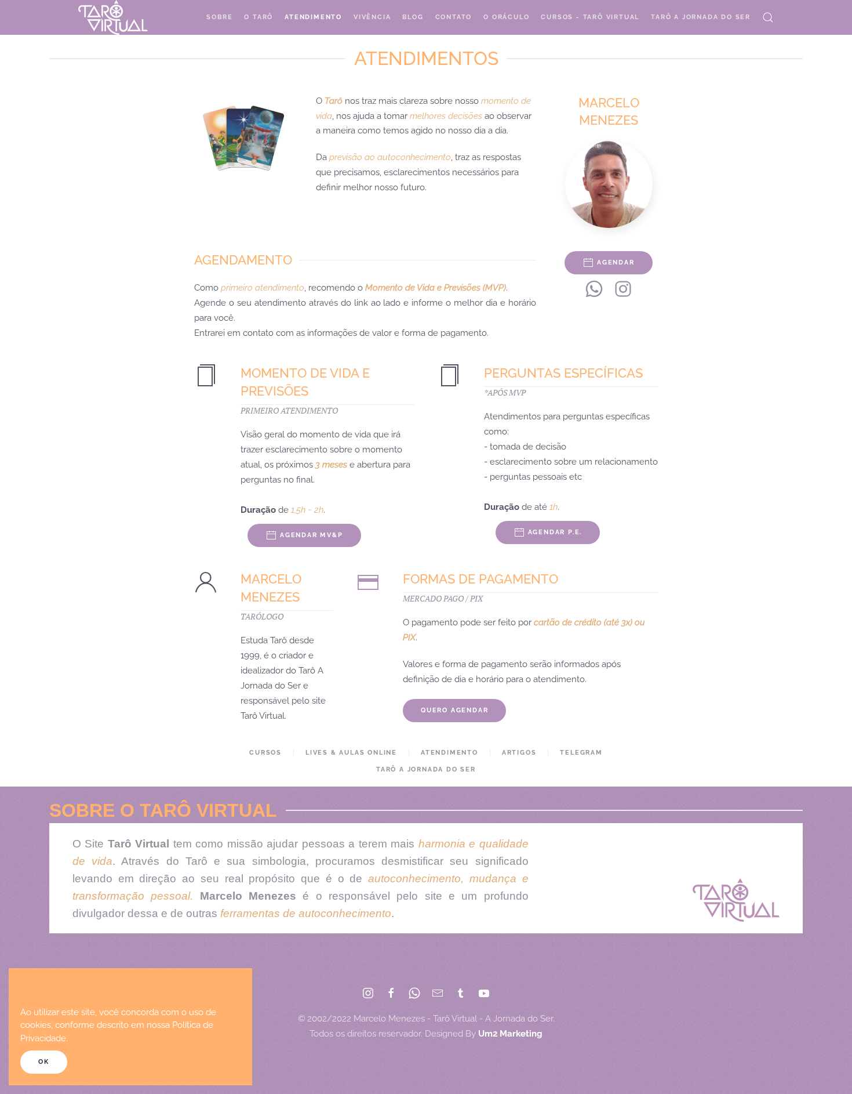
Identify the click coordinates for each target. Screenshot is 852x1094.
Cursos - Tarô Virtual (590, 17)
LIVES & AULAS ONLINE (351, 752)
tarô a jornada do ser (426, 769)
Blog (412, 17)
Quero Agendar (454, 710)
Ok (43, 1062)
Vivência (372, 17)
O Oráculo (506, 17)
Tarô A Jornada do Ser (701, 17)
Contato (453, 17)
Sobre (219, 17)
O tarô (258, 17)
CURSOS (265, 752)
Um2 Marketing (510, 1033)
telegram (581, 752)
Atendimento (313, 17)
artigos (519, 752)
